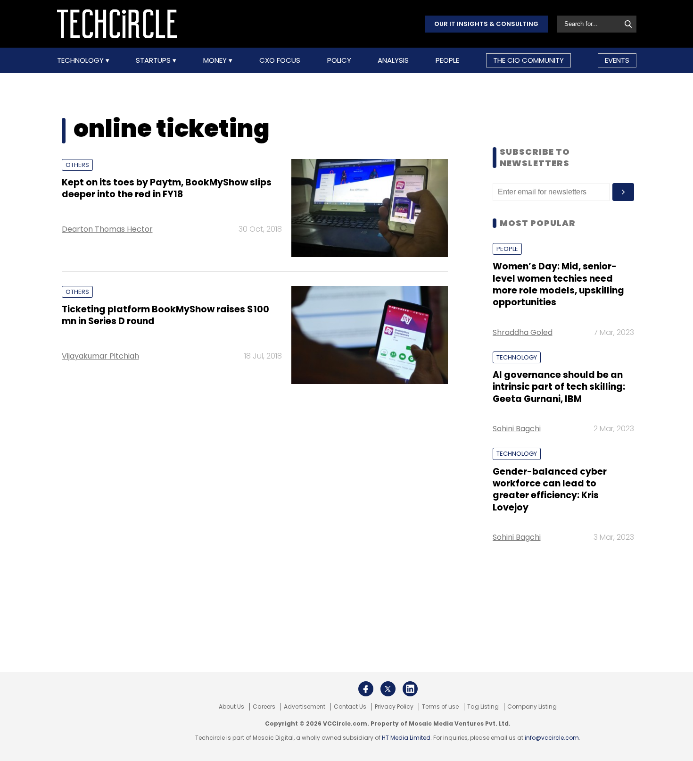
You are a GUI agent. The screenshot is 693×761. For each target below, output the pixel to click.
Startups (154, 60)
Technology (81, 60)
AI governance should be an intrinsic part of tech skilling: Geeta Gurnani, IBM (559, 386)
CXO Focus (279, 60)
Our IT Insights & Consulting (486, 23)
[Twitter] (388, 688)
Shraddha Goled (523, 332)
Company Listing (532, 707)
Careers (264, 707)
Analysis (393, 60)
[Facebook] (365, 688)
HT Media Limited (406, 738)
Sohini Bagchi (517, 428)
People (447, 60)
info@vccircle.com (552, 738)
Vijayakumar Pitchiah (100, 356)
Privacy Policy (394, 707)
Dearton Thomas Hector (107, 229)
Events (617, 60)
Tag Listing (483, 707)
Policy (339, 60)
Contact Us (350, 707)
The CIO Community (528, 60)
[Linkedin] (410, 688)
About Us (231, 707)
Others (77, 164)
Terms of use (440, 707)
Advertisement (304, 707)
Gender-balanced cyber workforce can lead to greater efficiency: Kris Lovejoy (550, 489)
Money (216, 60)
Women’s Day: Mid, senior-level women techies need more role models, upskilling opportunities (558, 284)
